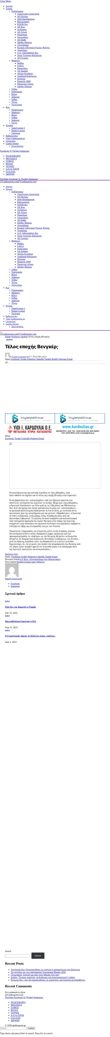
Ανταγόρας (22, 50)
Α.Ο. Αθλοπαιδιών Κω (27, 53)
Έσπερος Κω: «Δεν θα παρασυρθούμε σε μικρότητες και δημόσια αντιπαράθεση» (48, 980)
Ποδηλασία (16, 91)
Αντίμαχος (22, 29)
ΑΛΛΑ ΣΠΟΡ (12, 169)
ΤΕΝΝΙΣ (10, 166)
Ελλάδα (9, 125)
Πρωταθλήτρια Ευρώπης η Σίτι (20, 621)
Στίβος (14, 89)
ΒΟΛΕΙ (9, 164)
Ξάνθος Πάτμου (24, 42)
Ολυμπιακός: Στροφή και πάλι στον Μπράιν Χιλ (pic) (35, 975)
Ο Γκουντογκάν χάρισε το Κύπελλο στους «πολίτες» (30, 636)
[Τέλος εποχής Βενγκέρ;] (55, 386)
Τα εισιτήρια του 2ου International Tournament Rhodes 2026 (38, 972)
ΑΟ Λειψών (22, 58)
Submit (31, 1028)
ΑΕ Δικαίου (22, 71)
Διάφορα (15, 97)
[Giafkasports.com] (18, 181)
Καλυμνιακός (23, 21)
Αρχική (9, 6)
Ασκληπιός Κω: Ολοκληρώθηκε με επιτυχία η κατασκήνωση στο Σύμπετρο (45, 969)
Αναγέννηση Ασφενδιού (28, 14)
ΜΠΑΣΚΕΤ (11, 158)
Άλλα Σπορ (16, 104)
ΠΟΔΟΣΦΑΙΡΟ (13, 156)
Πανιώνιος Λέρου (25, 84)
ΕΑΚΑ (20, 66)
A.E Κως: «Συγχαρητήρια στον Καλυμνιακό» (40, 559)
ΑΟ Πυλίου (22, 16)
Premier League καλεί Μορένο (31, 562)
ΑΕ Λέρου (22, 32)
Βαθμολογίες (12, 136)
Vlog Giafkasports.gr (15, 138)
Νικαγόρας (22, 34)
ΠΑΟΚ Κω (22, 24)
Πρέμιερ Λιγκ (11, 554)
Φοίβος (20, 63)
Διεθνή (9, 339)
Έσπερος (21, 79)
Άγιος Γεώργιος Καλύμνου (29, 55)
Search (8, 951)
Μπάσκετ (15, 60)
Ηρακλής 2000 (24, 81)
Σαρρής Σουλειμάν (19, 357)
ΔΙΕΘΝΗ (10, 174)
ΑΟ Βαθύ (21, 40)
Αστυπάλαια (23, 45)
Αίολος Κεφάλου (25, 73)
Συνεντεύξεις (17, 146)
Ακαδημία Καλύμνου (27, 76)
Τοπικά (9, 8)
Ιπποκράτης (22, 68)
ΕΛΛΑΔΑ (10, 171)
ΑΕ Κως (21, 27)
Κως (8, 107)
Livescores (10, 141)
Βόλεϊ (14, 94)
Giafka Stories (12, 143)
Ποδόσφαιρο (17, 11)
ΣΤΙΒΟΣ (10, 161)
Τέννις (14, 102)
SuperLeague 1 (18, 128)
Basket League (18, 130)
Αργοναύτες (22, 37)
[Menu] (1, 332)
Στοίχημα (15, 133)
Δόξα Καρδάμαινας (26, 19)
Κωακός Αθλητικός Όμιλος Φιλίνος (33, 47)
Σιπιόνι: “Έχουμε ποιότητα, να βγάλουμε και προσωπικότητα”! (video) (43, 977)
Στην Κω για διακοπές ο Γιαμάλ (20, 607)
